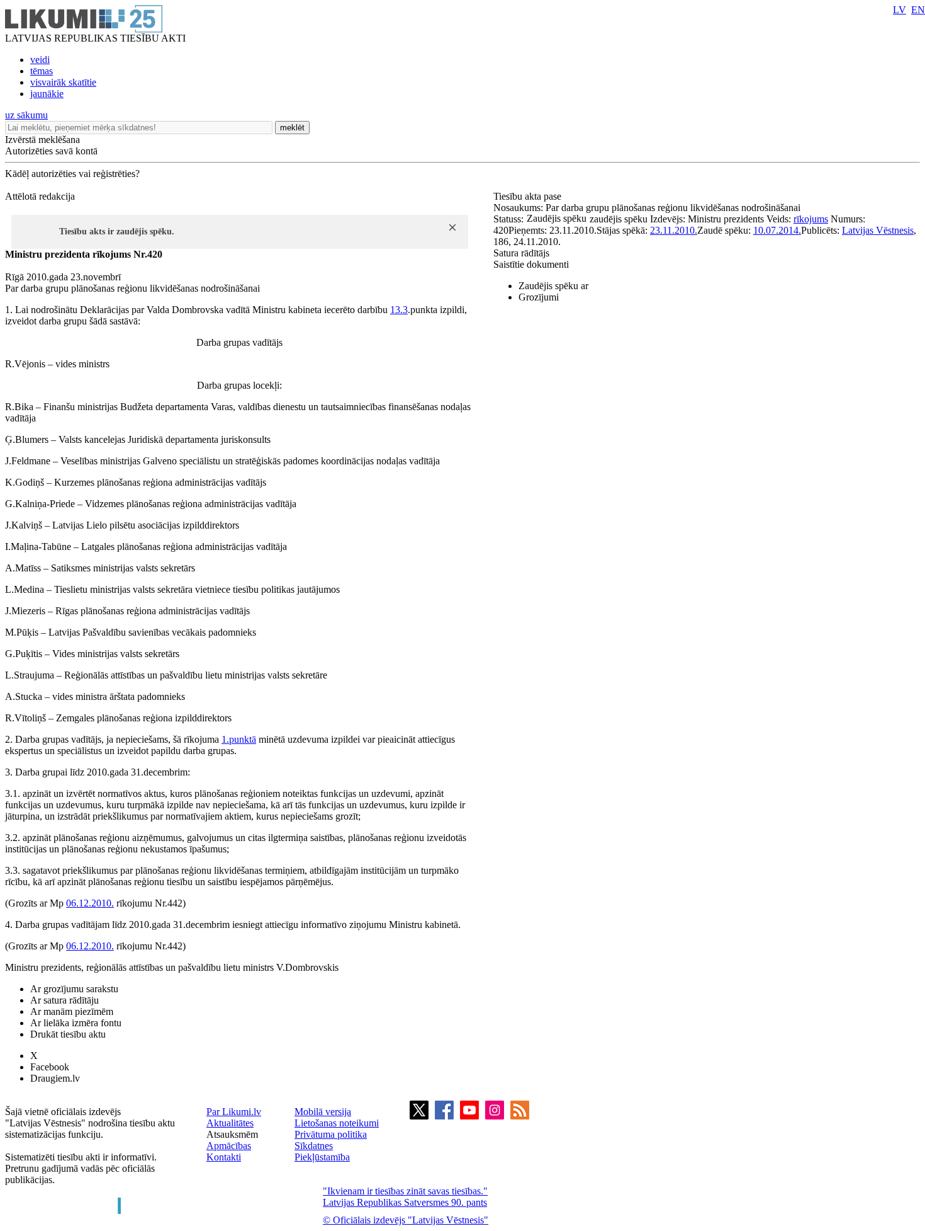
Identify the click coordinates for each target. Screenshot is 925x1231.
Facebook (49, 1067)
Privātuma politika (330, 1134)
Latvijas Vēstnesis (878, 230)
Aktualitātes (230, 1123)
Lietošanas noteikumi (336, 1123)
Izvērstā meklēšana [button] (42, 139)
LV (899, 9)
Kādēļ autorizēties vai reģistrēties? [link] (72, 173)
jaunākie (47, 93)
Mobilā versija (322, 1111)
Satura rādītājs (521, 253)
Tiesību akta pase (528, 196)
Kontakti (223, 1157)
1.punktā (238, 739)
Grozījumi (539, 297)
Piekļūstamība (322, 1157)
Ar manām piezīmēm (71, 1011)
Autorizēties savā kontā (51, 151)
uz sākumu (26, 115)
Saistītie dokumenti (531, 264)
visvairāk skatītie (63, 82)
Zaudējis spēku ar (553, 285)
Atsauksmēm (232, 1134)
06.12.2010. (90, 903)
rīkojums (810, 219)
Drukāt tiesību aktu (68, 1034)
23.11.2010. (673, 230)
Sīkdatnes (313, 1145)
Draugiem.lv (55, 1078)
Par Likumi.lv (233, 1111)
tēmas (41, 71)
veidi (40, 59)
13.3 (399, 309)
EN (918, 9)
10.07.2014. (777, 230)
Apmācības (228, 1145)
